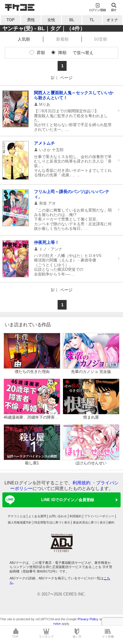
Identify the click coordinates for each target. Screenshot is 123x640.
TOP (11, 20)
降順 (62, 52)
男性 (31, 20)
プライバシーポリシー (99, 516)
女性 (51, 20)
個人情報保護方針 (20, 522)
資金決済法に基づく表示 (89, 522)
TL (92, 20)
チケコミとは (17, 516)
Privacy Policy (88, 619)
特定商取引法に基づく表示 (52, 522)
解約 (111, 522)
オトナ (112, 20)
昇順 (41, 52)
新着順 (62, 39)
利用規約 (81, 482)
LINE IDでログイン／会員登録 (67, 499)
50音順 (100, 39)
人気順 (24, 39)
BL (71, 20)
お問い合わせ (58, 516)
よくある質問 (37, 516)
